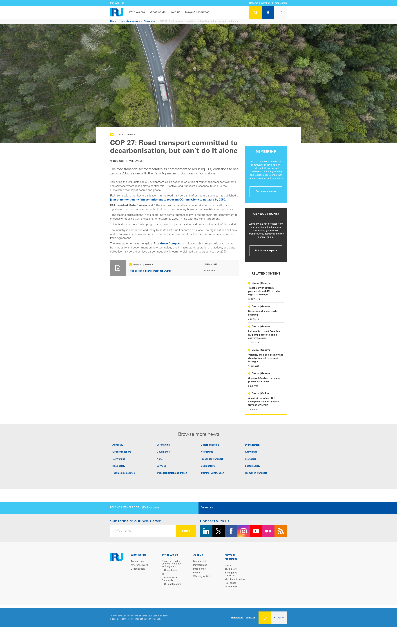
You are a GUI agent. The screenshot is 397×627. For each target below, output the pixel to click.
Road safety (118, 466)
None (160, 459)
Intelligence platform (231, 574)
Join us (175, 12)
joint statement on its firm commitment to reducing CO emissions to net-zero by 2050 (167, 199)
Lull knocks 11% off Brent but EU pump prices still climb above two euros (264, 334)
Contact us (281, 3)
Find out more (151, 507)
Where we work (139, 565)
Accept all (279, 618)
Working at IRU (201, 576)
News (228, 565)
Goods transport (121, 452)
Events (197, 573)
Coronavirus (163, 445)
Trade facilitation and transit (172, 473)
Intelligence (199, 569)
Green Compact (170, 243)
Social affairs (208, 466)
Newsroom (149, 21)
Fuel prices (230, 583)
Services (161, 466)
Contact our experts (266, 250)
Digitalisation (252, 445)
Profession (250, 459)
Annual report (138, 561)
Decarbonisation (210, 445)
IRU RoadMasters (171, 584)
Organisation (138, 569)
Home (113, 21)
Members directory (235, 579)
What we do (158, 12)
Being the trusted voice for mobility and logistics (171, 564)
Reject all (250, 617)
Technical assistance (123, 473)
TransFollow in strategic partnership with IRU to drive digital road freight (264, 291)
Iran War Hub (117, 3)
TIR (163, 574)
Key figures (207, 452)
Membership (200, 561)
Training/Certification (212, 473)
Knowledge (251, 452)
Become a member (259, 3)
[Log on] (268, 12)
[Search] (255, 12)
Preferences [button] (237, 618)
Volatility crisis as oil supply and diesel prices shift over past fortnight (265, 358)
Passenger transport (212, 459)
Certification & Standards (170, 579)
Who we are (137, 12)
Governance (163, 452)
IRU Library (231, 569)
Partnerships (200, 565)
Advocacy (117, 445)
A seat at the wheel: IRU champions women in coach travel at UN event (263, 401)
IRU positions (169, 570)
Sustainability (252, 466)
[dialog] (198, 617)
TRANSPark (231, 587)
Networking (118, 459)
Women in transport (256, 473)
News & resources (197, 12)
